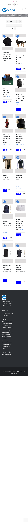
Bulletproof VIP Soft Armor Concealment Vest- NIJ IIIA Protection (20, 138)
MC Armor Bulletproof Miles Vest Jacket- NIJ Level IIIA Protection (7, 225)
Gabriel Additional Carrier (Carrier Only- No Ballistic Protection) (7, 179)
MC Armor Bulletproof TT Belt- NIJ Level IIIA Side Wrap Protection (19, 223)
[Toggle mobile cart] (22, 9)
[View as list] (15, 28)
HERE (5, 317)
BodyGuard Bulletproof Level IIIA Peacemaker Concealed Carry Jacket (7, 56)
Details (24, 68)
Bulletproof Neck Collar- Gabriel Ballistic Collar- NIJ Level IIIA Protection (7, 90)
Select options (19, 69)
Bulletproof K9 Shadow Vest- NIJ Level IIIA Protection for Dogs (20, 57)
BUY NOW (5, 68)
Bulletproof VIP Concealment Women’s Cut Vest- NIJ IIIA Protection (6, 138)
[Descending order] (20, 21)
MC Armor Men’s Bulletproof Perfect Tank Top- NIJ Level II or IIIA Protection (7, 269)
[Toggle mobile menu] (25, 9)
